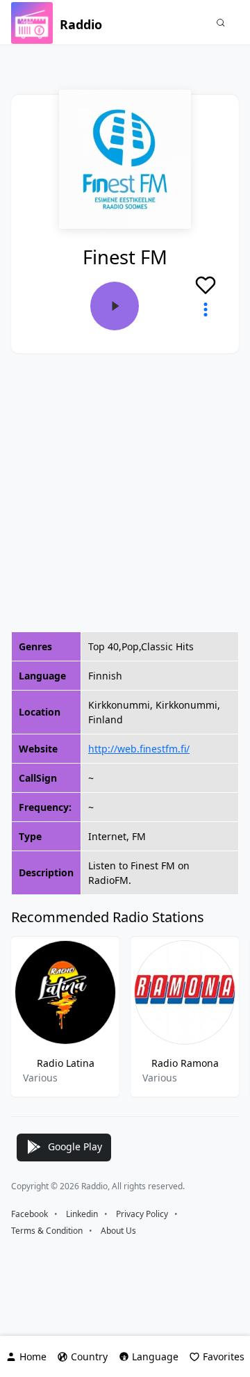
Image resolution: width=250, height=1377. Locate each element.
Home (33, 1356)
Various (40, 1077)
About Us (118, 1231)
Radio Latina (65, 1063)
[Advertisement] (125, 492)
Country (89, 1356)
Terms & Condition (47, 1231)
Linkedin (82, 1214)
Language (155, 1356)
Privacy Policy (142, 1214)
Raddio (81, 24)
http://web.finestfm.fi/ (139, 748)
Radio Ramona (185, 1063)
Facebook (29, 1214)
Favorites (223, 1356)
